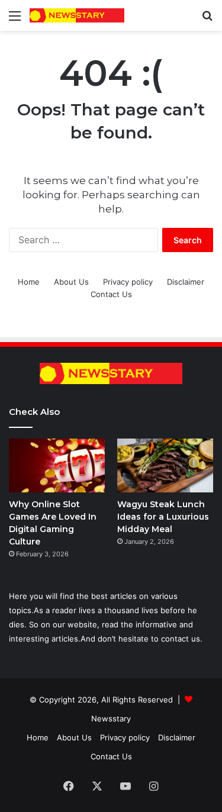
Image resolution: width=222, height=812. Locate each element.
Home (29, 281)
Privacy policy (128, 281)
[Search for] (207, 20)
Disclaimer (185, 281)
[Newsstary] (77, 15)
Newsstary (111, 718)
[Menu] (15, 20)
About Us (71, 281)
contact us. (181, 638)
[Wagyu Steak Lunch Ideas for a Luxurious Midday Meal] (165, 465)
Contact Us (111, 294)
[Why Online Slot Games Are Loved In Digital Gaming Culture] (57, 465)
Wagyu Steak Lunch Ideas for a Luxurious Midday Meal (163, 516)
